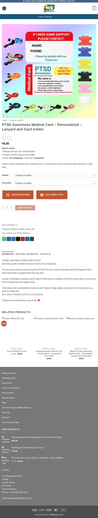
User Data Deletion (10, 422)
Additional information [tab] (26, 254)
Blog (4, 403)
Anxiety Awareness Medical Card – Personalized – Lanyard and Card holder (49, 353)
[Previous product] (9, 138)
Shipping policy (9, 378)
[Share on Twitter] (13, 239)
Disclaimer (7, 383)
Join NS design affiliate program (16, 408)
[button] (4, 8)
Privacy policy (8, 393)
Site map (6, 412)
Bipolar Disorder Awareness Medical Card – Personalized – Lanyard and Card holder (81, 353)
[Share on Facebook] (9, 239)
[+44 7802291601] (59, 16)
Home (4, 120)
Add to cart (25, 208)
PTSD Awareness (23, 233)
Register (6, 417)
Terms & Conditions (11, 388)
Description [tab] (8, 254)
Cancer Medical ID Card (16, 351)
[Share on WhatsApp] (4, 239)
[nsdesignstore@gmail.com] (55, 16)
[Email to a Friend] (18, 239)
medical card (11, 233)
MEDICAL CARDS (17, 229)
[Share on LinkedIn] (27, 239)
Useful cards (16, 120)
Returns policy (8, 398)
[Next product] (4, 138)
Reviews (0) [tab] (45, 254)
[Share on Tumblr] (32, 239)
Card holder (6, 183)
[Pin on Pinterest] (23, 239)
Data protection (9, 373)
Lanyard (5, 175)
